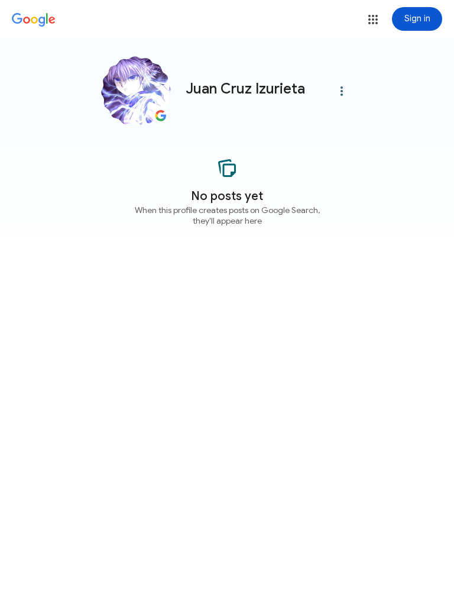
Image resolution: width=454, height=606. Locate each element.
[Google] (34, 20)
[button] (373, 19)
